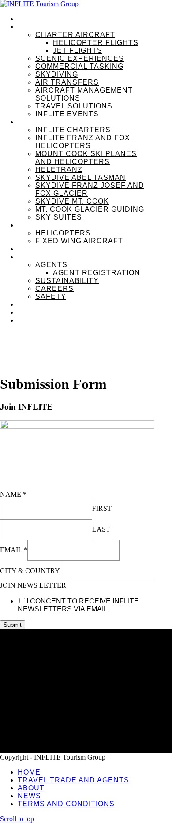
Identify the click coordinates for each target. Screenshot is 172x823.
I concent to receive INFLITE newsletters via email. (78, 605)
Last (101, 529)
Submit (13, 625)
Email (13, 550)
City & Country (30, 570)
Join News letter (33, 585)
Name (13, 494)
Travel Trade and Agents (56, 667)
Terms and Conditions (52, 709)
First (102, 508)
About (27, 681)
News (27, 695)
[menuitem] (95, 19)
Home (27, 653)
